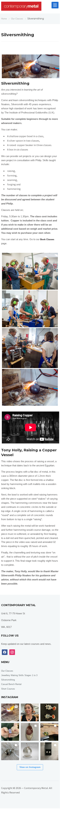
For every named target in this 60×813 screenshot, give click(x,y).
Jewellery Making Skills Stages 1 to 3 (19, 675)
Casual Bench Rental (11, 684)
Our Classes (17, 18)
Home (4, 18)
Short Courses (8, 689)
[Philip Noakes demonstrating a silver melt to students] (10, 712)
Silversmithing (8, 680)
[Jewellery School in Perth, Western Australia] (21, 7)
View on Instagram (29, 767)
